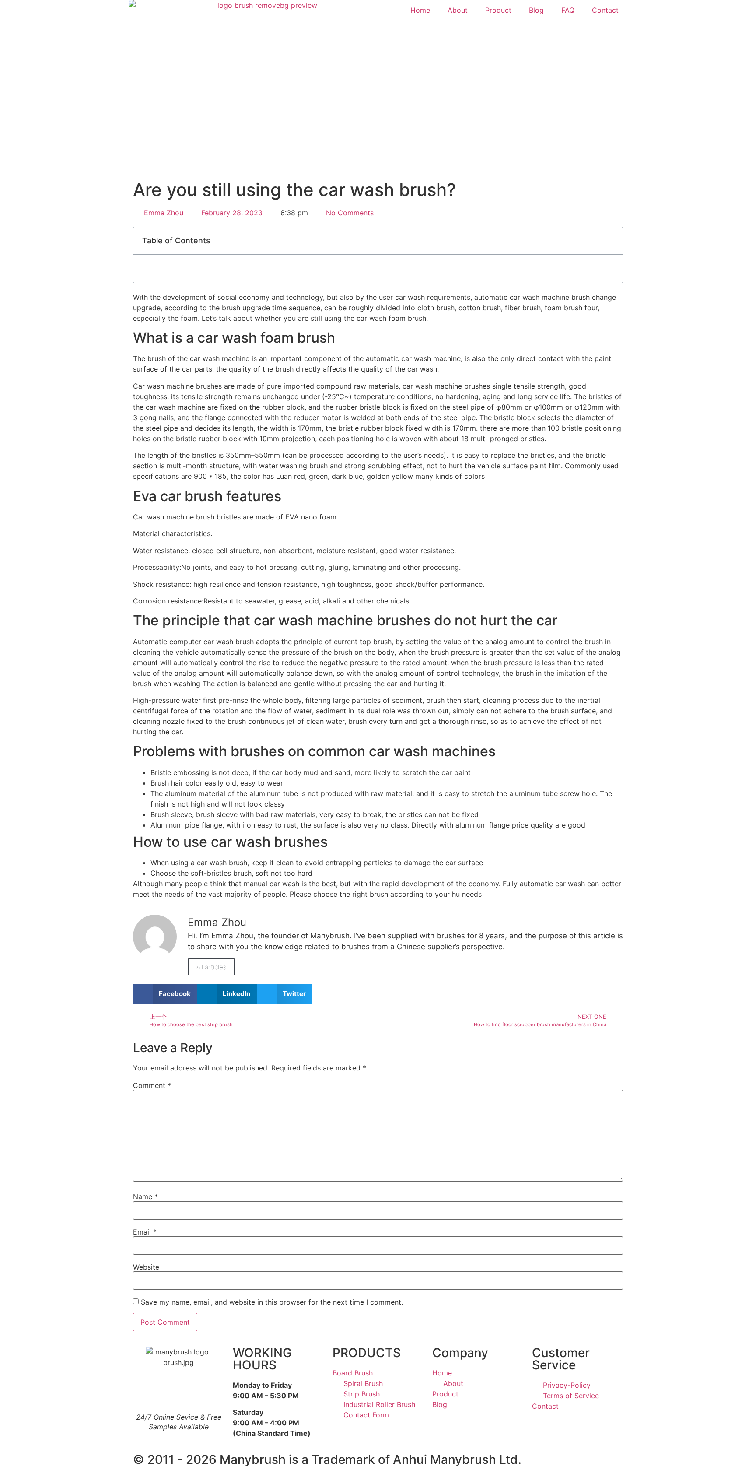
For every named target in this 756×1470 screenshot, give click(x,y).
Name (145, 1196)
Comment (152, 1085)
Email (145, 1231)
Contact (605, 10)
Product (498, 10)
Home (420, 10)
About (458, 10)
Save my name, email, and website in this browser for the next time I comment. (272, 1301)
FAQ (567, 10)
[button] (611, 240)
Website (146, 1266)
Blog (536, 10)
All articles (211, 967)
